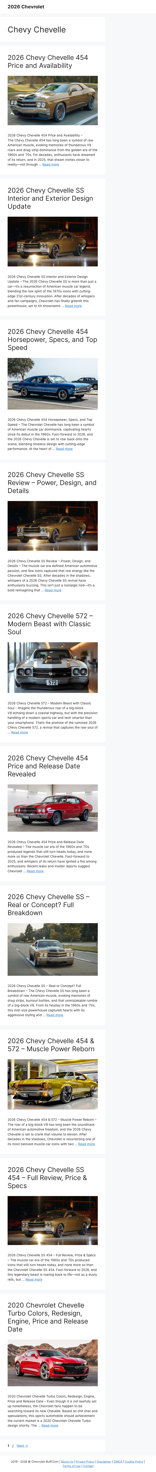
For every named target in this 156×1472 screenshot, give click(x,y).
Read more (50, 164)
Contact (88, 1466)
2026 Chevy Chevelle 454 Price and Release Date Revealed (48, 766)
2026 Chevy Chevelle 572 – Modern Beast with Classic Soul (50, 624)
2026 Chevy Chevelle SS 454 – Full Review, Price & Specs (47, 1178)
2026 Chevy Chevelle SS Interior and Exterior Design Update (50, 198)
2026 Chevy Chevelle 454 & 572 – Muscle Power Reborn (51, 1045)
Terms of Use (72, 1466)
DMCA (118, 1461)
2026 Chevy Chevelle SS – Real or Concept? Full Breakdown (48, 905)
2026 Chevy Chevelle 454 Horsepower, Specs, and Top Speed (52, 339)
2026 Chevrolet (26, 7)
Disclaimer (104, 1461)
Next (22, 1446)
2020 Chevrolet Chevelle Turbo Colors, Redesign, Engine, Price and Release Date (48, 1317)
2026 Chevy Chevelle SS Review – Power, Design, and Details (52, 483)
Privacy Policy (85, 1461)
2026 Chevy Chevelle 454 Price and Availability (48, 61)
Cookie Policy (134, 1461)
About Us (67, 1461)
